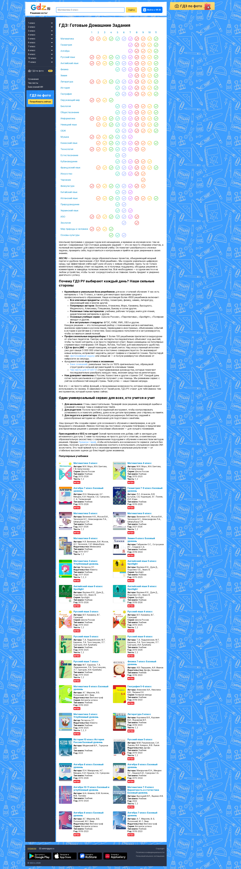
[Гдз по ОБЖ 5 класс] (117, 130)
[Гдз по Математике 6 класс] (124, 38)
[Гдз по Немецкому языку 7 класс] (130, 124)
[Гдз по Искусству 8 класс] (137, 173)
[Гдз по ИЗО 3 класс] (105, 216)
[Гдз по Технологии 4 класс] (111, 149)
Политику (123, 845)
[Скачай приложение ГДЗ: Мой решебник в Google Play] (39, 860)
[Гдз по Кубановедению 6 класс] (124, 161)
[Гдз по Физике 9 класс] (143, 69)
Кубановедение (69, 161)
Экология (66, 222)
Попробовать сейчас (40, 101)
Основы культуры (70, 235)
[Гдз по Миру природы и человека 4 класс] (111, 229)
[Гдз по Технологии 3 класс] (105, 149)
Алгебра (65, 51)
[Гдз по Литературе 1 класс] (92, 81)
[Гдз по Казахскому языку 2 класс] (98, 143)
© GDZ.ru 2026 (34, 867)
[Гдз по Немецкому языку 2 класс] (98, 124)
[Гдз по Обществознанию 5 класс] (117, 112)
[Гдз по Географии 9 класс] (143, 94)
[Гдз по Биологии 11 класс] (156, 106)
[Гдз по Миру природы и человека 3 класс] (105, 229)
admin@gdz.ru (48, 852)
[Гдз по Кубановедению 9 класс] (143, 161)
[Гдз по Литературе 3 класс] (105, 81)
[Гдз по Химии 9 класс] (143, 75)
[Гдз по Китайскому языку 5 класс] (117, 192)
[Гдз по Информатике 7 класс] (130, 118)
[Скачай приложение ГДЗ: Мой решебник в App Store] (65, 860)
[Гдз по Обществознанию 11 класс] (156, 112)
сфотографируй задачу (82, 359)
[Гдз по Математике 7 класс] (130, 38)
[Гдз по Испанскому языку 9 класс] (143, 198)
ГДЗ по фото (38, 71)
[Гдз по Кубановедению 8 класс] (137, 161)
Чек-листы (33, 83)
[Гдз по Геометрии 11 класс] (156, 45)
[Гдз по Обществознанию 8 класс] (137, 112)
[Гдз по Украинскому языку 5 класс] (117, 210)
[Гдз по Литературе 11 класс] (156, 81)
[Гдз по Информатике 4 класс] (111, 118)
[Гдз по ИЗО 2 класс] (98, 216)
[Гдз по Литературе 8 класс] (137, 81)
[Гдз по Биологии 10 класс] (150, 106)
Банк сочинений (78, 368)
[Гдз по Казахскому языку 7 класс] (130, 143)
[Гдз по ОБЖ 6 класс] (124, 130)
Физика (64, 69)
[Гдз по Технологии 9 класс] (143, 149)
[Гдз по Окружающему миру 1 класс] (92, 100)
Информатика (68, 118)
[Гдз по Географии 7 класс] (130, 94)
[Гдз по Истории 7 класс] (130, 88)
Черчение (66, 179)
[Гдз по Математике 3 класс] (105, 38)
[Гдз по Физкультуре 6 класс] (124, 186)
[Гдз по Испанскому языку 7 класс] (130, 198)
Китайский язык (69, 192)
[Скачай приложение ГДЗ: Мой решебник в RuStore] (90, 860)
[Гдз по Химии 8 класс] (137, 75)
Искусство (66, 173)
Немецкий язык (69, 124)
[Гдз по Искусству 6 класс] (124, 173)
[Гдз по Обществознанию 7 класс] (130, 112)
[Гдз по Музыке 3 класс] (105, 137)
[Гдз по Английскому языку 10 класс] (150, 63)
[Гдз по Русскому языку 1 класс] (92, 57)
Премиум (31, 852)
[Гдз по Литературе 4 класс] (111, 81)
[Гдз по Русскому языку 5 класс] (117, 57)
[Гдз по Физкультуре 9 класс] (143, 186)
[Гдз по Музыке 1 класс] (92, 137)
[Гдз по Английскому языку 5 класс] (117, 63)
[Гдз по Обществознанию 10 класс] (150, 112)
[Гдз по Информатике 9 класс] (143, 118)
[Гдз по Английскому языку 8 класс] (137, 63)
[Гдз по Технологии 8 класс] (137, 149)
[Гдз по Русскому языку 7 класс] (130, 57)
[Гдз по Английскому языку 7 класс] (130, 63)
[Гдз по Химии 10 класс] (150, 75)
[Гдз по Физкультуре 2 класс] (98, 186)
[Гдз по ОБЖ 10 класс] (150, 130)
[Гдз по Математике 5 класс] (117, 38)
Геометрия (66, 44)
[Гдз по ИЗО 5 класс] (117, 216)
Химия (64, 75)
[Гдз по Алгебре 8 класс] (137, 51)
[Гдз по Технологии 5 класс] (117, 149)
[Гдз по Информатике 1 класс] (92, 118)
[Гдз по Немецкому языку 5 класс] (117, 124)
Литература (67, 81)
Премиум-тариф (87, 446)
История (65, 87)
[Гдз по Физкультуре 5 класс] (117, 186)
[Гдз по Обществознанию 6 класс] (124, 112)
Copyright (160, 852)
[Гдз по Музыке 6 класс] (124, 137)
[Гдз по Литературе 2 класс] (98, 81)
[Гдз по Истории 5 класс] (117, 88)
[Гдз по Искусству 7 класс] (130, 173)
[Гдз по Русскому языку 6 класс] (124, 57)
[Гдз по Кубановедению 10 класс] (150, 161)
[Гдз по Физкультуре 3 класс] (105, 186)
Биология (66, 106)
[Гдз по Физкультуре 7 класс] (130, 186)
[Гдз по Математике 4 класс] (111, 38)
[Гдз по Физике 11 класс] (156, 69)
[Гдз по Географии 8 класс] (137, 94)
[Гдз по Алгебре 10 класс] (150, 51)
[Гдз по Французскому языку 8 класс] (137, 167)
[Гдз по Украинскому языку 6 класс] (124, 210)
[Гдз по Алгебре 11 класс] (156, 51)
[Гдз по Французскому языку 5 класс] (117, 167)
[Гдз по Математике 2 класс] (98, 38)
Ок (150, 846)
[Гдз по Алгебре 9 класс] (143, 51)
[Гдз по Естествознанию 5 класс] (117, 155)
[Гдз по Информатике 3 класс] (105, 118)
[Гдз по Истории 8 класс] (137, 88)
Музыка (65, 136)
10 (149, 32)
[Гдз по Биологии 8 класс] (137, 106)
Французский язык (70, 167)
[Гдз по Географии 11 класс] (156, 94)
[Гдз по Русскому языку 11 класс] (156, 57)
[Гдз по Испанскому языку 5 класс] (117, 198)
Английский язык (70, 63)
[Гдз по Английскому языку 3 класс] (105, 63)
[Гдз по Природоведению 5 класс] (117, 204)
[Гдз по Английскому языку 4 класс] (111, 63)
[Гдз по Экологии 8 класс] (137, 223)
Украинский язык (69, 210)
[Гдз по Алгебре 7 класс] (130, 51)
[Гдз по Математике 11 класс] (156, 38)
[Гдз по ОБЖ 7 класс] (130, 130)
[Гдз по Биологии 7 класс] (130, 106)
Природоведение (70, 204)
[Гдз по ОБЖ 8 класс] (137, 130)
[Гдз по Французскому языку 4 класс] (111, 167)
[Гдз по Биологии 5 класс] (117, 106)
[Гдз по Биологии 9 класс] (143, 106)
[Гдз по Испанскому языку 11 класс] (156, 198)
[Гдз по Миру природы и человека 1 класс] (92, 229)
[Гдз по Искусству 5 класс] (117, 173)
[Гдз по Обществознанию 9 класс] (143, 112)
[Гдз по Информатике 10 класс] (150, 118)
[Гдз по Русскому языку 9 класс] (143, 57)
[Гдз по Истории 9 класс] (143, 88)
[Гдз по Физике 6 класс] (124, 69)
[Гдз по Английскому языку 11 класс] (156, 63)
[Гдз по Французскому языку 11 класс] (156, 167)
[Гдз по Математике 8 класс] (137, 38)
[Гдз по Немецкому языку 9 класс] (143, 124)
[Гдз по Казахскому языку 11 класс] (156, 143)
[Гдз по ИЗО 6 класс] (124, 216)
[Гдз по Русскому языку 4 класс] (111, 57)
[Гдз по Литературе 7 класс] (130, 81)
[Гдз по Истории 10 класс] (150, 88)
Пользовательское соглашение (150, 860)
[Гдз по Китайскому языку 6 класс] (124, 192)
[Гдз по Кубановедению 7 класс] (130, 161)
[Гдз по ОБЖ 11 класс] (156, 130)
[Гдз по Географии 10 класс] (150, 94)
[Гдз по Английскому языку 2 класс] (98, 63)
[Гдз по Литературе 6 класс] (124, 81)
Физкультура (67, 186)
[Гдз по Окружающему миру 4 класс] (111, 100)
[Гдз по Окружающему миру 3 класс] (105, 100)
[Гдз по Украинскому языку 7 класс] (130, 210)
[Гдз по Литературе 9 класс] (143, 81)
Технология (67, 149)
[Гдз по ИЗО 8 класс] (137, 216)
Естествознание (69, 155)
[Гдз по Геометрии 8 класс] (137, 45)
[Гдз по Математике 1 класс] (92, 38)
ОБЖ (63, 130)
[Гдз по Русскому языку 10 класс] (150, 57)
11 (156, 32)
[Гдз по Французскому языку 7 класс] (130, 167)
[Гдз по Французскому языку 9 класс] (143, 167)
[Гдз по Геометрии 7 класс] (130, 45)
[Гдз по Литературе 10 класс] (150, 81)
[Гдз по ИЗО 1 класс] (92, 216)
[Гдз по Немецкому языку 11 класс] (156, 124)
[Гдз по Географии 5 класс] (117, 94)
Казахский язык (69, 143)
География (66, 93)
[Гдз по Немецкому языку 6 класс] (124, 124)
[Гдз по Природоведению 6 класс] (124, 204)
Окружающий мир (70, 100)
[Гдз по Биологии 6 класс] (124, 106)
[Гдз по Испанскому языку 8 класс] (137, 198)
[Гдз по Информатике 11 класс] (156, 118)
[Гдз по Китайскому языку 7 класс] (130, 192)
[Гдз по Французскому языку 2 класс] (98, 167)
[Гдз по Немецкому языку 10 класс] (150, 124)
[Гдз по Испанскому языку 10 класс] (150, 198)
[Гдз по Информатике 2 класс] (98, 118)
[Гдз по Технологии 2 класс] (98, 149)
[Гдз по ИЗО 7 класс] (130, 216)
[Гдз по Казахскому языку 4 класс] (111, 143)
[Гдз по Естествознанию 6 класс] (124, 155)
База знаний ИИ (35, 87)
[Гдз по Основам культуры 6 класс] (124, 235)
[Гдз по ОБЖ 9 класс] (143, 130)
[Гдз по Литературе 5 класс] (117, 81)
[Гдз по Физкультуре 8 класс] (137, 186)
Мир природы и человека (74, 229)
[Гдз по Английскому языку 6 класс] (124, 63)
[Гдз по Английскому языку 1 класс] (92, 63)
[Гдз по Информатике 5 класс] (117, 118)
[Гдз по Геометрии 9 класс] (143, 45)
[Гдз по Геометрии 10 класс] (150, 45)
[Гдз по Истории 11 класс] (156, 88)
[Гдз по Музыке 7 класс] (130, 137)
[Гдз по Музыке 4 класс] (111, 137)
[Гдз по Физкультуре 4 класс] (111, 186)
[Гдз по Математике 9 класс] (143, 38)
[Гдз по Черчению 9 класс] (143, 180)
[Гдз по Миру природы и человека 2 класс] (98, 229)
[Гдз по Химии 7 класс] (130, 75)
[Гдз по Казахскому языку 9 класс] (143, 143)
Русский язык (68, 57)
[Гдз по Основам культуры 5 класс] (117, 235)
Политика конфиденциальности (150, 856)
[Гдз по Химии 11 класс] (156, 75)
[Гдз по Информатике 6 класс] (124, 118)
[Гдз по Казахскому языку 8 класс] (137, 143)
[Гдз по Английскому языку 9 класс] (143, 63)
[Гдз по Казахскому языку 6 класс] (124, 143)
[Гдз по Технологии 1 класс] (92, 149)
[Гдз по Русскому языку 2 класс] (98, 57)
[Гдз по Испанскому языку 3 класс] (105, 198)
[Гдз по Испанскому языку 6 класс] (124, 198)
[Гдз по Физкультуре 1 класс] (92, 186)
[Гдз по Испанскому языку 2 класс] (98, 198)
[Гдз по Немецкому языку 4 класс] (111, 124)
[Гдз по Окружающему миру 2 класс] (98, 100)
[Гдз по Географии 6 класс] (124, 94)
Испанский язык (69, 198)
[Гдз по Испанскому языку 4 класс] (111, 198)
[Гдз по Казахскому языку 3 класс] (105, 143)
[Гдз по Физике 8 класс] (137, 69)
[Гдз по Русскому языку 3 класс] (105, 57)
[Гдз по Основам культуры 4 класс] (111, 235)
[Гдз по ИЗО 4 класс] (111, 216)
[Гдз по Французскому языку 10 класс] (150, 167)
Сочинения (33, 79)
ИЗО (63, 216)
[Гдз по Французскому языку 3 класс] (105, 167)
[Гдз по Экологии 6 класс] (124, 223)
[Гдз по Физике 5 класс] (117, 69)
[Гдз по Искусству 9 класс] (143, 173)
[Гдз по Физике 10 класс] (150, 69)
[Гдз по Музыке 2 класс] (98, 137)
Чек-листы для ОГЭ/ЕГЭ (83, 373)
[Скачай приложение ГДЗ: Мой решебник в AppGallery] (115, 860)
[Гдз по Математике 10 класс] (150, 38)
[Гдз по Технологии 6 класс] (124, 149)
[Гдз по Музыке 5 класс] (117, 137)
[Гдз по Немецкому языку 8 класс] (137, 124)
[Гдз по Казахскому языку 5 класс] (117, 143)
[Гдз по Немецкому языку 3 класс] (105, 124)
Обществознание (70, 112)
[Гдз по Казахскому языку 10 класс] (150, 143)
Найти (131, 10)
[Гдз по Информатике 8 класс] (137, 118)
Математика (67, 38)
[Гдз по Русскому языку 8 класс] (137, 57)
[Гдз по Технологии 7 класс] (130, 149)
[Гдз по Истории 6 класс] (124, 88)
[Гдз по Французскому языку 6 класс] (124, 167)
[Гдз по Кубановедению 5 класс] (117, 161)
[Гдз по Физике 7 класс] (130, 69)
